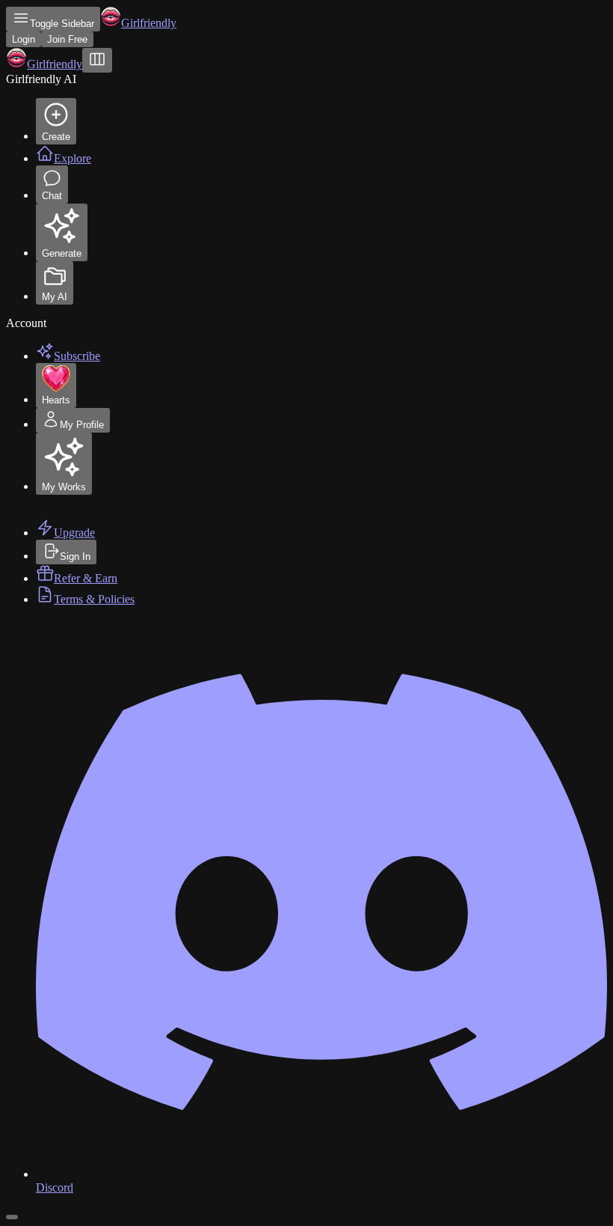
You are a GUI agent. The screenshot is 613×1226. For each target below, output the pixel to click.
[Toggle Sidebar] (97, 60)
